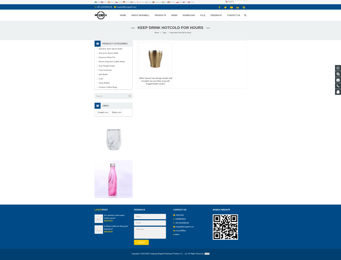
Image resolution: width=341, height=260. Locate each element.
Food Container (105, 70)
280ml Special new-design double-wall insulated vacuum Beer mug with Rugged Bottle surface (155, 81)
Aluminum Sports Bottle (108, 53)
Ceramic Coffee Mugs (108, 87)
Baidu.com (116, 112)
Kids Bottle (103, 74)
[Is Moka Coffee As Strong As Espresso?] (99, 233)
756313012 (180, 215)
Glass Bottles (104, 83)
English (231, 2)
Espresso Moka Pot (107, 57)
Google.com (103, 112)
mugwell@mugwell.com (126, 7)
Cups (101, 79)
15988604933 (180, 219)
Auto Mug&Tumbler (107, 66)
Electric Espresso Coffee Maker (112, 62)
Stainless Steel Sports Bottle (110, 49)
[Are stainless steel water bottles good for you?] (99, 222)
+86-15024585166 (104, 7)
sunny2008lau (180, 231)
